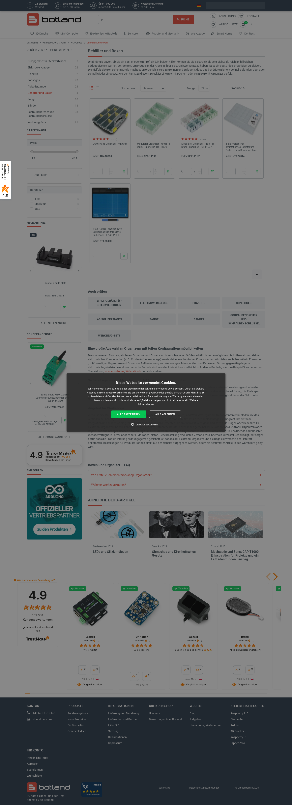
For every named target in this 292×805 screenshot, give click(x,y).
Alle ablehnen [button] (165, 414)
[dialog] (146, 402)
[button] (146, 424)
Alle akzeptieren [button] (128, 414)
